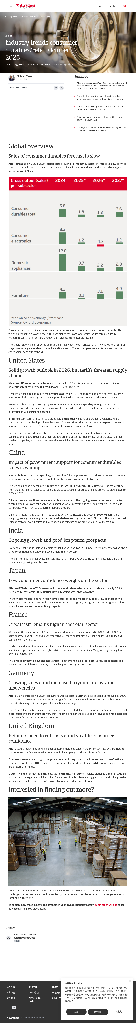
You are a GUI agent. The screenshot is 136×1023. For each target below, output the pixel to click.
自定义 (118, 1012)
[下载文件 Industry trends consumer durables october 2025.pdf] (8, 938)
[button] (10, 6)
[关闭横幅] (130, 981)
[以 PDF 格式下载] (62, 88)
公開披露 (56, 993)
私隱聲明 (33, 987)
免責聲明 (10, 993)
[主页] (54, 6)
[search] (100, 6)
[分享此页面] (56, 88)
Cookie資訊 (34, 993)
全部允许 (98, 1012)
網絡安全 (56, 987)
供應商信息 (57, 998)
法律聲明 (10, 987)
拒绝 (76, 1012)
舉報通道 (10, 998)
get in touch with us (106, 905)
